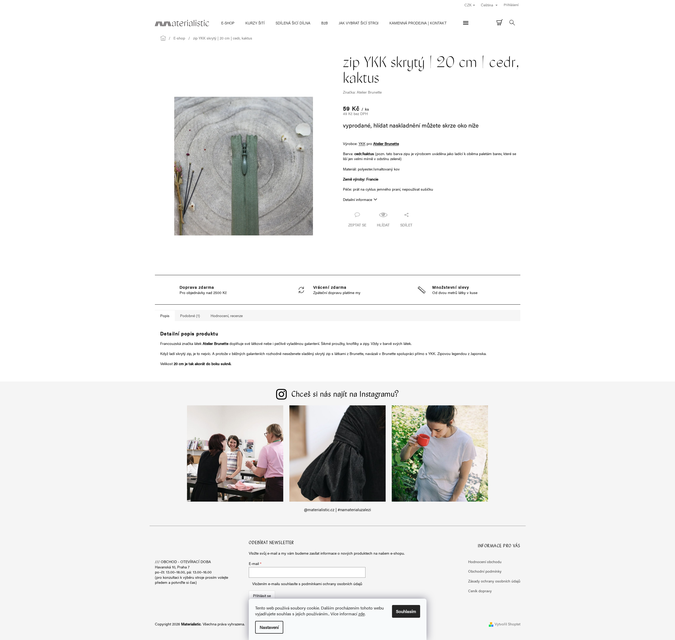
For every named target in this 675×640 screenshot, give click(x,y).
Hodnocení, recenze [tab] (227, 315)
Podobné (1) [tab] (190, 315)
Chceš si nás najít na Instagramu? (345, 394)
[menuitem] (228, 23)
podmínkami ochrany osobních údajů (332, 583)
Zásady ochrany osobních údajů (494, 581)
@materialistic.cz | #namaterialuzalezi (337, 509)
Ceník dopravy (480, 590)
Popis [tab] (164, 315)
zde (361, 614)
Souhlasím (406, 611)
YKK (362, 143)
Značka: (362, 92)
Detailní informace (357, 199)
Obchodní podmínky (485, 571)
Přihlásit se (262, 595)
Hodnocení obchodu (485, 561)
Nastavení (269, 627)
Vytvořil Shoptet (507, 623)
